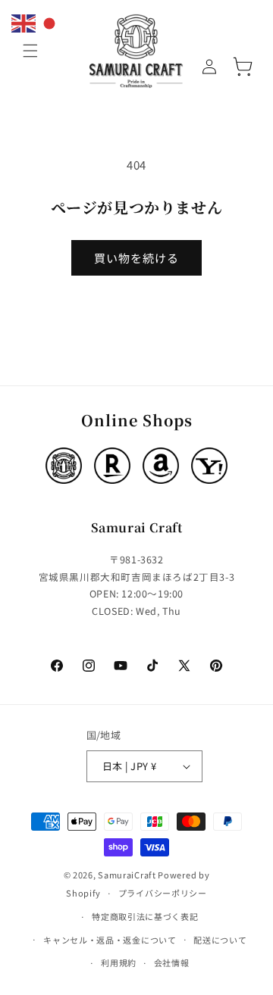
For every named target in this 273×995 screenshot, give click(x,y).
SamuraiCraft (126, 875)
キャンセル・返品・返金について (110, 940)
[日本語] (50, 22)
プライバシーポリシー (162, 893)
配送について (219, 940)
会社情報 (172, 962)
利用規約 (118, 962)
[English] (24, 22)
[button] (30, 50)
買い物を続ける (136, 258)
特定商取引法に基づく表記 (145, 916)
